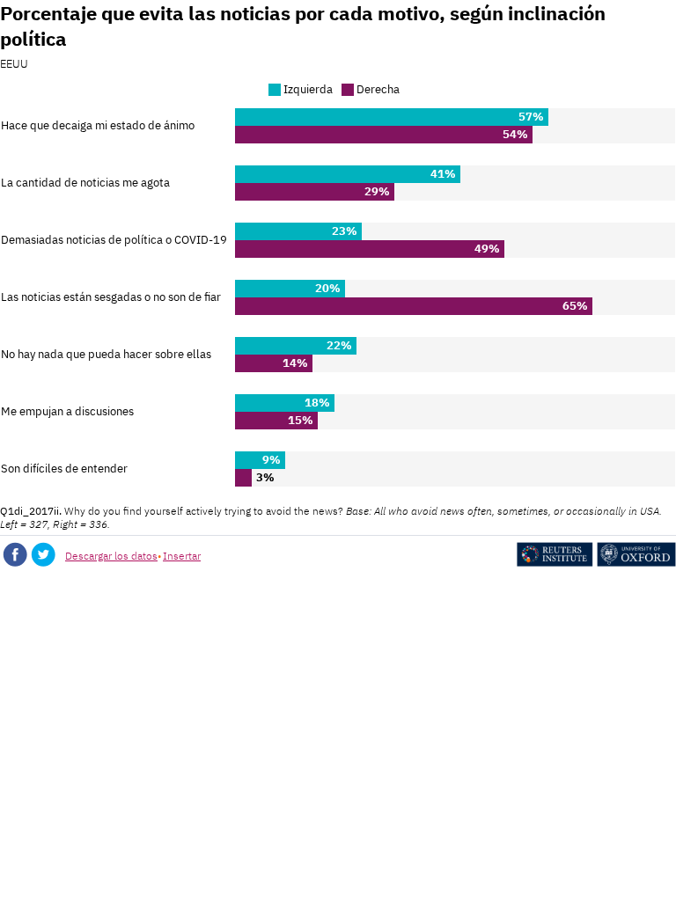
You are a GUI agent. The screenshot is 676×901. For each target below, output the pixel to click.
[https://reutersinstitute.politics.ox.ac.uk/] (596, 562)
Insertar (182, 555)
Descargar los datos (111, 555)
